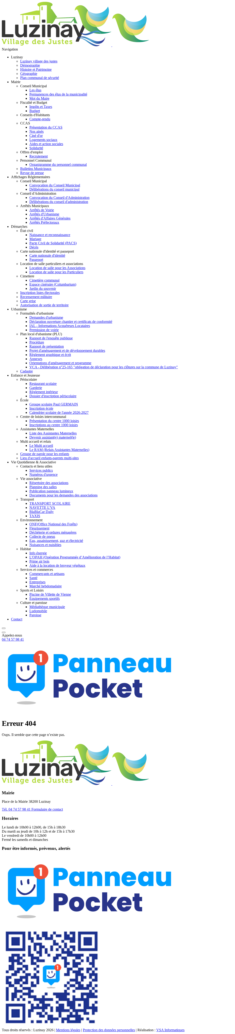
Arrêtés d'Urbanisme (44, 214)
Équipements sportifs (44, 598)
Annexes (35, 359)
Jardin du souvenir (42, 288)
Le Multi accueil (41, 446)
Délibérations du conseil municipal (54, 189)
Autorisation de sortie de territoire (44, 305)
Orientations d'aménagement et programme (60, 363)
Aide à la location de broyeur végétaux (57, 565)
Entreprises (37, 582)
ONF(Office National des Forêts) (53, 524)
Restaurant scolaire (43, 384)
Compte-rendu (39, 119)
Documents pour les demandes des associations (63, 495)
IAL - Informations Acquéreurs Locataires (59, 326)
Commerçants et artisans (46, 574)
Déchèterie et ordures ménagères (52, 532)
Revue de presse (32, 173)
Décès (33, 247)
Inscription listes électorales (40, 293)
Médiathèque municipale (47, 607)
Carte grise (28, 301)
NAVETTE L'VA (42, 508)
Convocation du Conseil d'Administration (59, 198)
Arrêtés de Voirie (41, 210)
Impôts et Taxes (40, 107)
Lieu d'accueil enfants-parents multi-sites (49, 458)
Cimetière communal (44, 280)
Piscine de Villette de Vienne (50, 594)
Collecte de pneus (42, 536)
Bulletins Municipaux (35, 169)
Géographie (28, 74)
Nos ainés (36, 131)
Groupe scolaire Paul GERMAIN (53, 404)
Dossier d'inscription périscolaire (52, 396)
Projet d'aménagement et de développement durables (67, 350)
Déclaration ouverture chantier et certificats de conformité (70, 322)
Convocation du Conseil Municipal (54, 185)
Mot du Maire (39, 98)
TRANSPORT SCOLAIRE (49, 503)
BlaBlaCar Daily (41, 512)
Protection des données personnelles (109, 1030)
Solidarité (36, 148)
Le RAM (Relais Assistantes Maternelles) (59, 450)
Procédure (36, 342)
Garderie (35, 388)
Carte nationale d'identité (47, 255)
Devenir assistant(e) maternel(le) (52, 437)
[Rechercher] (4, 627)
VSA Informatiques (170, 1030)
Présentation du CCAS (45, 127)
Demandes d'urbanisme (46, 317)
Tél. (16, 809)
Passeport (36, 260)
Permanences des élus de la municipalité (58, 94)
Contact (16, 619)
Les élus (35, 90)
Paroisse (35, 615)
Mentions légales (68, 1030)
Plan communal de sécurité (39, 78)
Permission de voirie (44, 330)
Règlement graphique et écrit (50, 355)
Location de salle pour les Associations (57, 268)
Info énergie (38, 553)
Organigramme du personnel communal (58, 164)
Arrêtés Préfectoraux (44, 222)
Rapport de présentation (46, 346)
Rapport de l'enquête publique (51, 338)
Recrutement (38, 156)
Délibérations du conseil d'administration (58, 202)
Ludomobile (38, 611)
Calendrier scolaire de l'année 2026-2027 (59, 412)
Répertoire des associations (48, 483)
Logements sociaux (43, 140)
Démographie (30, 65)
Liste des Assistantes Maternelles (53, 433)
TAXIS (34, 516)
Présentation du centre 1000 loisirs (54, 421)
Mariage (35, 239)
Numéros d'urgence (43, 474)
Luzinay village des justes (38, 61)
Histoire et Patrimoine (36, 69)
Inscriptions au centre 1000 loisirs (53, 425)
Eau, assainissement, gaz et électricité (56, 541)
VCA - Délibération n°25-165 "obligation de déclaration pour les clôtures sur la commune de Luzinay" (103, 367)
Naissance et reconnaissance (49, 235)
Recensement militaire (36, 297)
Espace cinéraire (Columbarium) (52, 284)
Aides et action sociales (46, 144)
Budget (34, 111)
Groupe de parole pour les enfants (44, 454)
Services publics (41, 470)
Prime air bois (39, 561)
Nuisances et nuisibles (45, 545)
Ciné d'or (36, 136)
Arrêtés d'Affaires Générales (49, 218)
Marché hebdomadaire (45, 586)
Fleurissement (39, 528)
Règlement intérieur (43, 392)
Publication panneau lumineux (51, 491)
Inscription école (41, 408)
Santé (33, 578)
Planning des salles (43, 487)
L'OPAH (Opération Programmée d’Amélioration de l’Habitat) (74, 557)
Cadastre (26, 371)
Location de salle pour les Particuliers (56, 272)
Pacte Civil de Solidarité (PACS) (53, 243)
